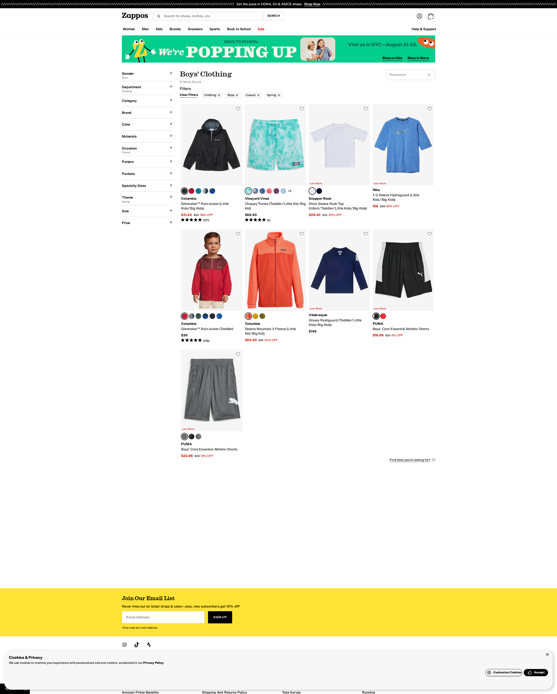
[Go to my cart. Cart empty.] (430, 16)
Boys (231, 95)
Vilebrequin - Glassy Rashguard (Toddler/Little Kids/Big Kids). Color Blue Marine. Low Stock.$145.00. (339, 286)
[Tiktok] (136, 644)
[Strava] (149, 644)
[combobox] (208, 16)
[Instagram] (124, 644)
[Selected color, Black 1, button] (184, 191)
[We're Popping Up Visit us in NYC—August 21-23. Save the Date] (278, 49)
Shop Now (312, 4)
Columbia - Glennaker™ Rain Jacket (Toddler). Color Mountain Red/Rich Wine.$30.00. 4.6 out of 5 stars (211, 286)
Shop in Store (418, 58)
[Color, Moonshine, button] (255, 191)
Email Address (137, 617)
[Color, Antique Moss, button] (255, 316)
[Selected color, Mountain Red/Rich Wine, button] (184, 316)
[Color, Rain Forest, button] (198, 316)
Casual (250, 95)
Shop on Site (392, 58)
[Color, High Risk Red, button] (383, 316)
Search (273, 16)
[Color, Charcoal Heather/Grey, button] (198, 436)
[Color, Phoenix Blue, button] (198, 191)
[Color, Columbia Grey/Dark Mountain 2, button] (205, 191)
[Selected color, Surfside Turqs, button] (248, 191)
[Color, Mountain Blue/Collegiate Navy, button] (212, 191)
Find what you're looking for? (410, 460)
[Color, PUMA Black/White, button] (191, 436)
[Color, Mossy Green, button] (262, 316)
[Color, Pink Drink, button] (283, 191)
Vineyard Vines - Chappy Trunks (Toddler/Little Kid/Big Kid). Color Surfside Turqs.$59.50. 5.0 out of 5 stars (275, 163)
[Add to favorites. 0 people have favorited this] (238, 108)
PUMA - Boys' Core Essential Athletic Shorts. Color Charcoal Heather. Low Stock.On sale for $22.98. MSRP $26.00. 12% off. (211, 404)
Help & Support (424, 29)
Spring (271, 95)
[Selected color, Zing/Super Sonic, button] (248, 316)
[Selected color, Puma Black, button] (376, 316)
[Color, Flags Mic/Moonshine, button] (262, 191)
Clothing (210, 95)
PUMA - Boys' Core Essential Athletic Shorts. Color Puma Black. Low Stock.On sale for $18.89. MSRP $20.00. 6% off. (403, 286)
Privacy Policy (153, 663)
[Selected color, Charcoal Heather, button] (184, 436)
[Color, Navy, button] (319, 191)
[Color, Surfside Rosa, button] (269, 191)
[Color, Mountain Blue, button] (219, 316)
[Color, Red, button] (276, 191)
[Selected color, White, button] (312, 191)
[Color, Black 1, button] (212, 316)
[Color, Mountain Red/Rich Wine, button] (191, 191)
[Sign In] (419, 16)
